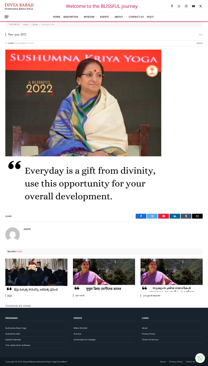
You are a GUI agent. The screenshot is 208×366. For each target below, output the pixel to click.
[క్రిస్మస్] (36, 275)
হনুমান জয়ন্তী (80, 295)
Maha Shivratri (80, 328)
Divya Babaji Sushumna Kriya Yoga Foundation (45, 361)
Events (104, 16)
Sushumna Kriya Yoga (15, 328)
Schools (77, 334)
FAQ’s (150, 16)
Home (56, 16)
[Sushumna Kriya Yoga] (20, 6)
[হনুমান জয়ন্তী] (104, 275)
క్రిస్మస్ (9, 295)
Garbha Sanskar (13, 339)
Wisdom (89, 16)
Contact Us (136, 16)
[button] (200, 358)
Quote (200, 43)
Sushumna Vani (12, 334)
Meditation (70, 16)
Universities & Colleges (85, 339)
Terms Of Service (150, 339)
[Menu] (7, 16)
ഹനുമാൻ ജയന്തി (151, 295)
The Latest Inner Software (17, 345)
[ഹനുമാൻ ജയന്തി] (172, 275)
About (119, 16)
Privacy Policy (148, 334)
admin (11, 43)
